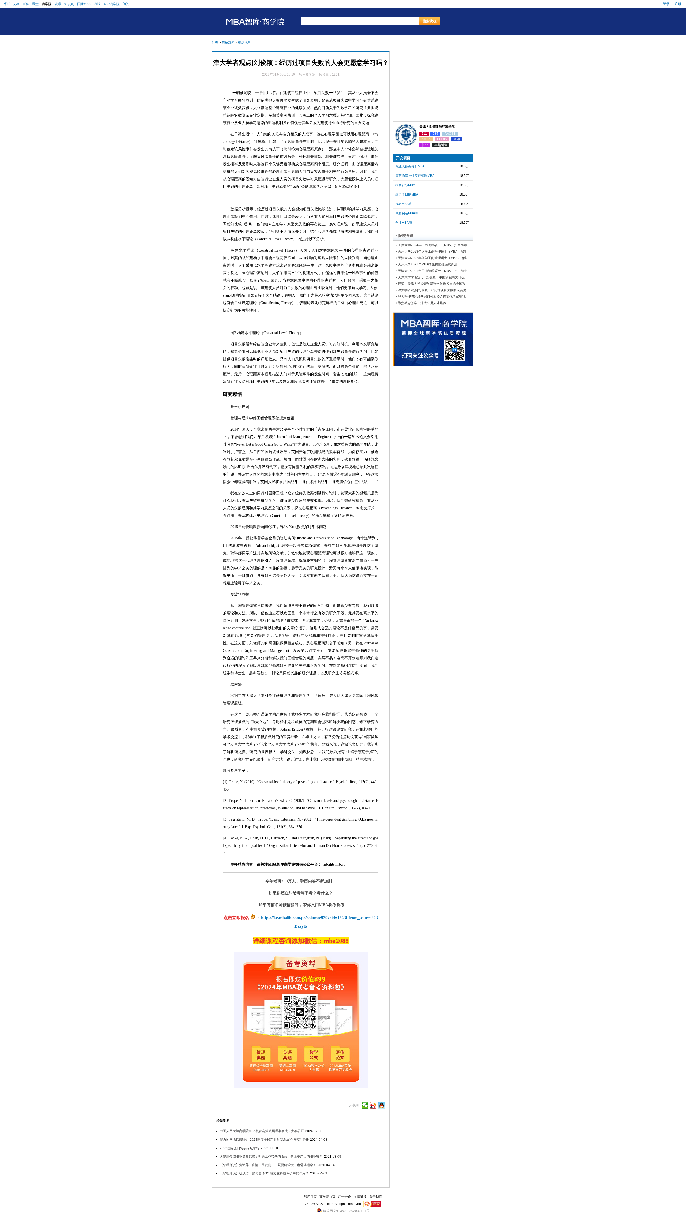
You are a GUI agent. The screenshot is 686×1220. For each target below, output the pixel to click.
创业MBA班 (403, 222)
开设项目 (403, 158)
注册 (678, 4)
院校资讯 (405, 235)
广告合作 (344, 1197)
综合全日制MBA (406, 194)
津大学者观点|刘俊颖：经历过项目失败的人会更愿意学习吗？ (432, 290)
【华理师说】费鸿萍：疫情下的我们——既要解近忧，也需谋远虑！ (268, 1165)
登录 (666, 4)
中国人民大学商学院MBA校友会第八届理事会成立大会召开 (262, 1131)
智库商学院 (307, 74)
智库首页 (310, 1197)
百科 (26, 4)
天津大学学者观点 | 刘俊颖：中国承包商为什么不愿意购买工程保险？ (431, 277)
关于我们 (375, 1197)
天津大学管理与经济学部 (437, 127)
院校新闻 (228, 42)
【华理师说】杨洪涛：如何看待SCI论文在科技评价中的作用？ (264, 1173)
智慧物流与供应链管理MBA (414, 176)
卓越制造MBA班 (406, 213)
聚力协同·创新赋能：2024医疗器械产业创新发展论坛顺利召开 (264, 1140)
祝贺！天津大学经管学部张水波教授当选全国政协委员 (431, 284)
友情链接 (360, 1197)
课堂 (35, 4)
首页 (6, 4)
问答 (126, 4)
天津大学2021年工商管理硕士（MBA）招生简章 (432, 271)
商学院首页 (327, 1197)
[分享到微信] (365, 1105)
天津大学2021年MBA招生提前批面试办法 (427, 264)
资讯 (58, 4)
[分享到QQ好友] (381, 1105)
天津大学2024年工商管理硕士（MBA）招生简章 (432, 245)
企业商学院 (111, 4)
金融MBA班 (403, 204)
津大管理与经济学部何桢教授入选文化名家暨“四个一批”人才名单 (432, 296)
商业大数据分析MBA (410, 166)
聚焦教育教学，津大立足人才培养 (422, 303)
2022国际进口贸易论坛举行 (239, 1148)
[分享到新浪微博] (373, 1105)
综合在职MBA (405, 185)
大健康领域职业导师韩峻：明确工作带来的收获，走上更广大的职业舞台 (271, 1156)
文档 (16, 4)
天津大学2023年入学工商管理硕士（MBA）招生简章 (432, 251)
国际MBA (84, 4)
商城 (97, 4)
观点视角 (244, 42)
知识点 (69, 4)
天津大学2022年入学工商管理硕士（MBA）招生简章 (432, 258)
